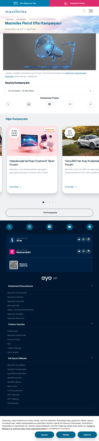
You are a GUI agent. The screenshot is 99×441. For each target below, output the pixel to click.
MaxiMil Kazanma (14, 378)
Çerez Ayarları (13, 352)
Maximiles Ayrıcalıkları (16, 365)
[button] (16, 11)
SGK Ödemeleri (13, 395)
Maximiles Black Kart (15, 318)
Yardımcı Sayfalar (16, 324)
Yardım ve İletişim (14, 348)
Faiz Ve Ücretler (13, 339)
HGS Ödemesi (13, 403)
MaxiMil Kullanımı (14, 382)
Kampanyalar (12, 331)
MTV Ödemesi (13, 399)
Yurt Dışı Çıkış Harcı (15, 390)
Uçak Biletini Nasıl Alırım (16, 373)
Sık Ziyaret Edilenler (17, 358)
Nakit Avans (12, 386)
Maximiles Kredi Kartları (16, 335)
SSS (9, 344)
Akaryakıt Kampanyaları (16, 369)
